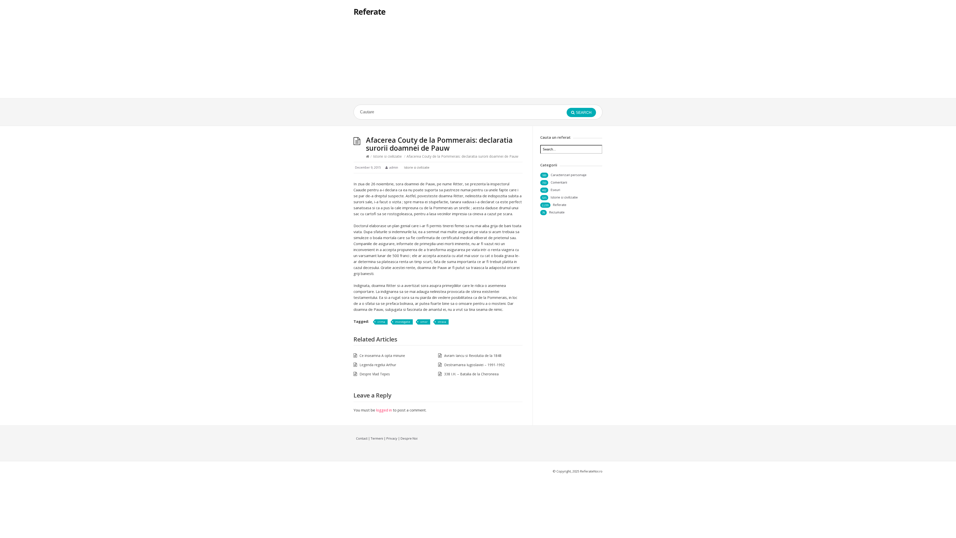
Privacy (391, 438)
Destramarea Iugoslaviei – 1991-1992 (474, 364)
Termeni (377, 438)
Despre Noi (409, 438)
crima (381, 322)
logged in (384, 409)
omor (424, 322)
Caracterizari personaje (569, 175)
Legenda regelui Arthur (377, 364)
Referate (369, 11)
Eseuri (555, 190)
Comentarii (559, 182)
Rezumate (557, 212)
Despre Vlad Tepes (374, 374)
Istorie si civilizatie (387, 156)
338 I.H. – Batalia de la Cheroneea (471, 374)
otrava (442, 322)
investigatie (402, 322)
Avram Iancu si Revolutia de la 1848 (472, 355)
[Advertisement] (478, 61)
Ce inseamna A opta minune (382, 355)
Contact (361, 438)
